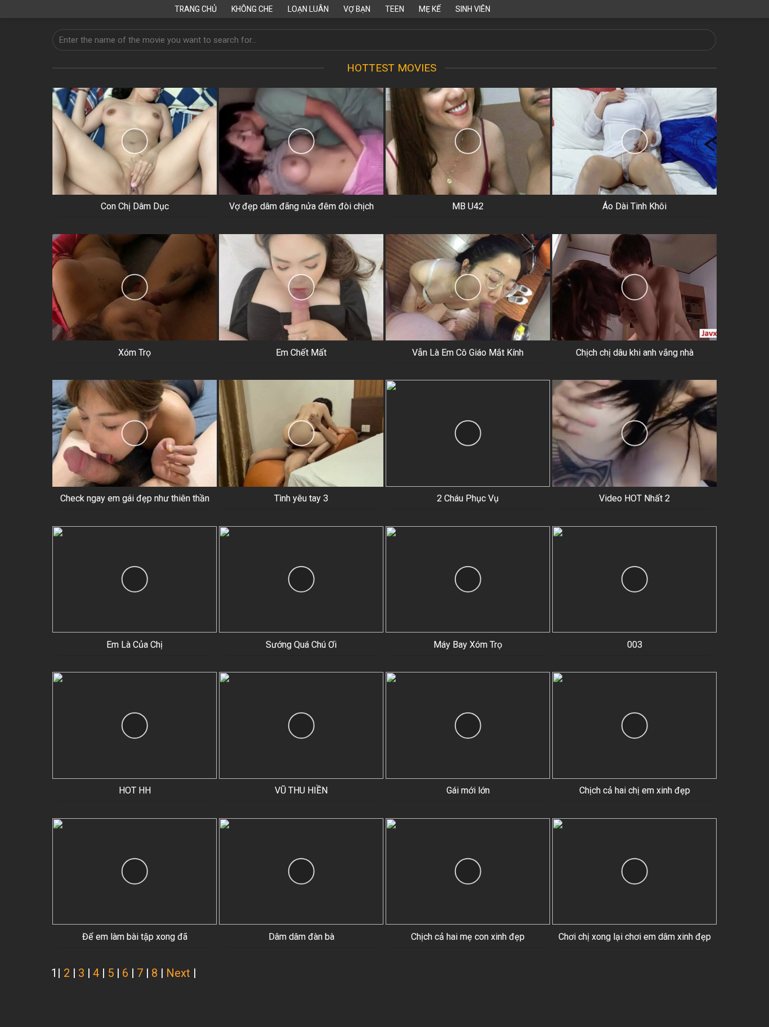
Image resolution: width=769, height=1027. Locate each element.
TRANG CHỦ (196, 9)
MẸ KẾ (430, 9)
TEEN (394, 9)
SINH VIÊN (472, 9)
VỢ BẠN (356, 9)
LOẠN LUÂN (308, 9)
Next (178, 973)
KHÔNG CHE (252, 9)
